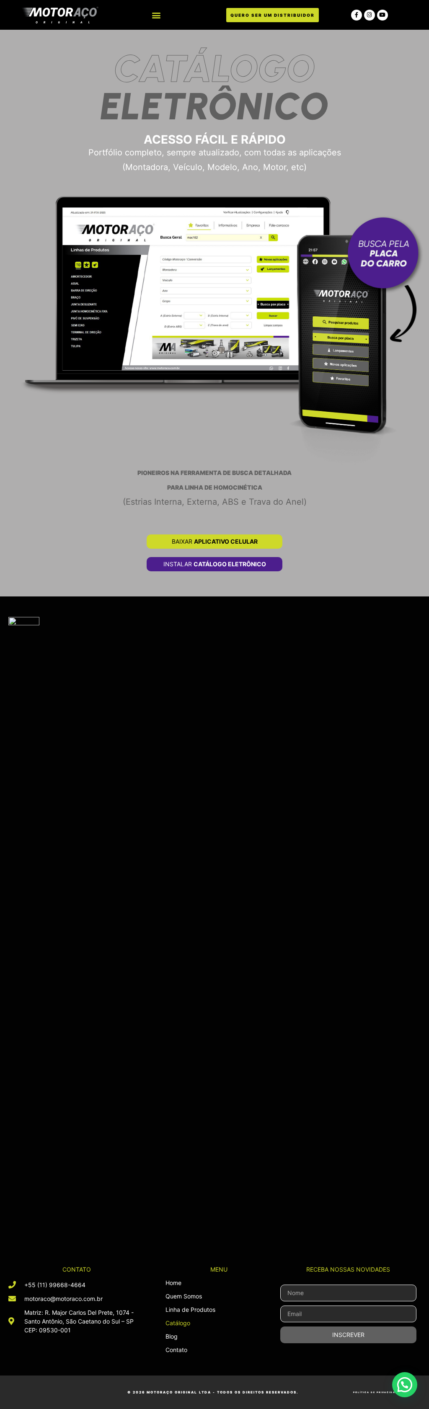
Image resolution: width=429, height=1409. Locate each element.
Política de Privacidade (376, 1392)
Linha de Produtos (190, 1309)
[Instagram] (369, 15)
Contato (176, 1349)
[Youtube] (382, 15)
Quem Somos (183, 1296)
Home (173, 1282)
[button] (156, 15)
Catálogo (177, 1322)
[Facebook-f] (356, 15)
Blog (171, 1336)
